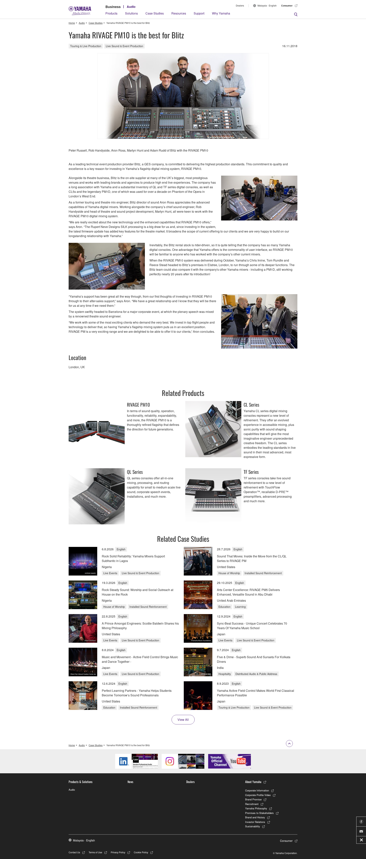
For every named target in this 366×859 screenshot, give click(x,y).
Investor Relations (255, 822)
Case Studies (154, 13)
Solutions (131, 13)
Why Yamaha (221, 13)
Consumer (287, 5)
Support (199, 13)
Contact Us (74, 852)
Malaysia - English (267, 5)
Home (72, 22)
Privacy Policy (118, 852)
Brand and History (255, 817)
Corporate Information (257, 790)
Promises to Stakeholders (259, 813)
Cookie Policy (141, 852)
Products (111, 13)
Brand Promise (253, 799)
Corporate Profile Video (258, 795)
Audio (131, 6)
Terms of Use (95, 852)
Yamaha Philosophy (256, 808)
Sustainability (252, 826)
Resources (178, 13)
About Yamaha (253, 781)
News (130, 781)
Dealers (240, 5)
